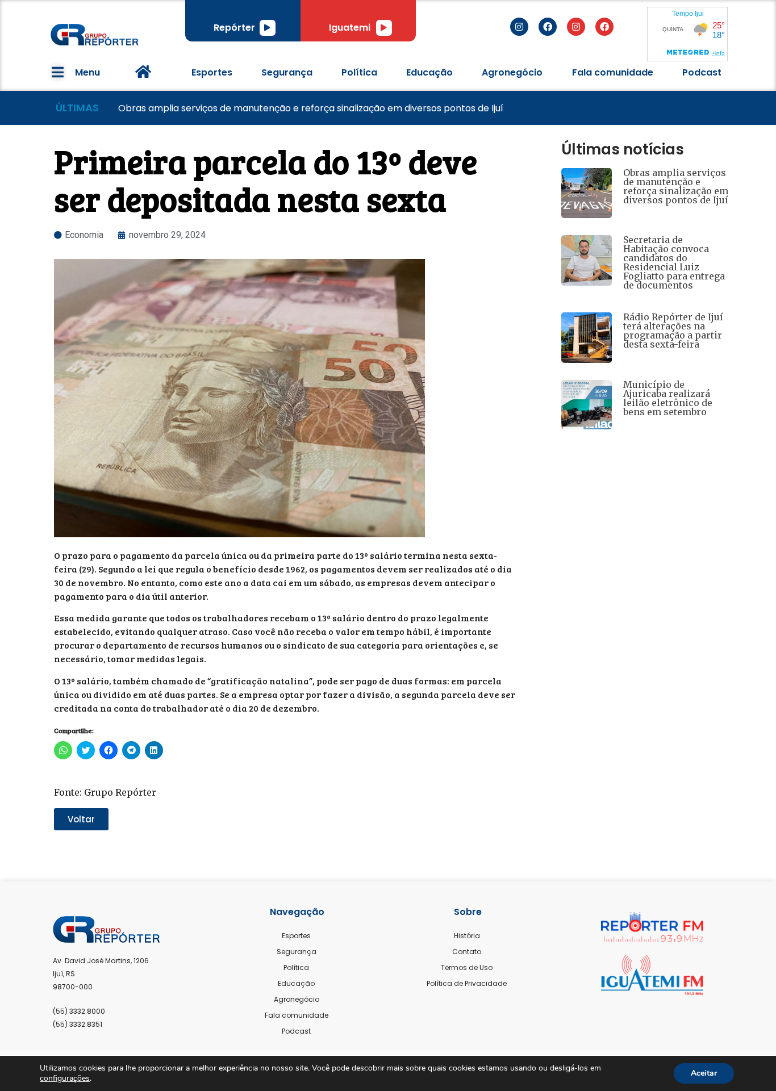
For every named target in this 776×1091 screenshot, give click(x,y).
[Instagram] (519, 27)
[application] (268, 28)
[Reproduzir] (268, 28)
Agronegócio (512, 72)
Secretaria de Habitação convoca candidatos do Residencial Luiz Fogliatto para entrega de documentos (674, 262)
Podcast (701, 72)
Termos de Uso (467, 967)
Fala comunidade (612, 72)
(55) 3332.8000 (79, 1011)
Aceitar (704, 1073)
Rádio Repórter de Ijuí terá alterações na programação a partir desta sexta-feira (673, 330)
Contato (466, 951)
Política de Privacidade (467, 983)
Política (359, 72)
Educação (429, 72)
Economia (84, 234)
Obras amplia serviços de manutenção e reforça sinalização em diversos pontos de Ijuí (675, 186)
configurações (65, 1078)
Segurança (286, 72)
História (467, 935)
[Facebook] (548, 27)
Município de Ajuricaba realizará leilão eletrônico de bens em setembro (667, 398)
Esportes (211, 72)
